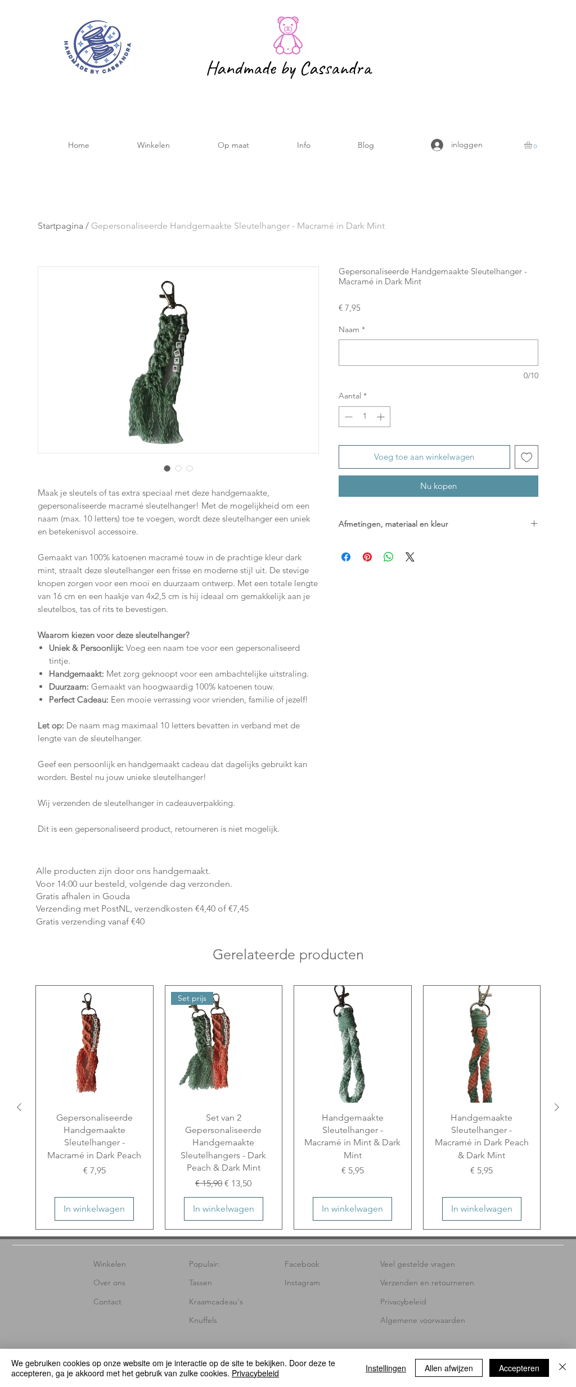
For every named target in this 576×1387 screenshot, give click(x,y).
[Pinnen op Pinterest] (367, 557)
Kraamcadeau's (216, 1302)
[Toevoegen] (527, 457)
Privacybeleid (403, 1302)
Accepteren (519, 1368)
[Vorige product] (19, 1107)
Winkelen (109, 1264)
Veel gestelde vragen (417, 1264)
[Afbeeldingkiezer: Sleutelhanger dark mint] (167, 468)
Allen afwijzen (449, 1368)
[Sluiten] (562, 1368)
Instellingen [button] (386, 1368)
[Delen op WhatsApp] (388, 557)
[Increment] (382, 417)
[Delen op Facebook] (346, 557)
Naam (352, 329)
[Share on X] (410, 557)
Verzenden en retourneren (427, 1282)
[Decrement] (347, 417)
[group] (288, 1107)
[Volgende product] (557, 1107)
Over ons (109, 1282)
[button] (153, 145)
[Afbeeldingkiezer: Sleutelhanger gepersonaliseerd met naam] (178, 468)
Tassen (200, 1282)
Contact (107, 1302)
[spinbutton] (364, 417)
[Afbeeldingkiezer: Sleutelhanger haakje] (189, 468)
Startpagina (60, 225)
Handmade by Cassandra (288, 67)
